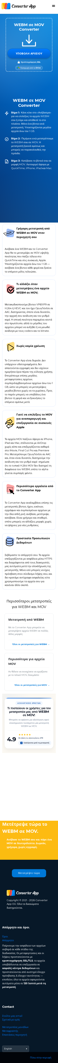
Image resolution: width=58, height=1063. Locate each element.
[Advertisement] (29, 786)
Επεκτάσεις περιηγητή (14, 1034)
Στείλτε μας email (12, 1016)
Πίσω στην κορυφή (40, 1057)
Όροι (5, 936)
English (8, 1048)
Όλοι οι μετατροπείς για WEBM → (31, 644)
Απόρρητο (8, 940)
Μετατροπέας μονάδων (15, 1027)
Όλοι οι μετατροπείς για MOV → (32, 685)
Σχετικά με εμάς (11, 1019)
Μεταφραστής (10, 1031)
